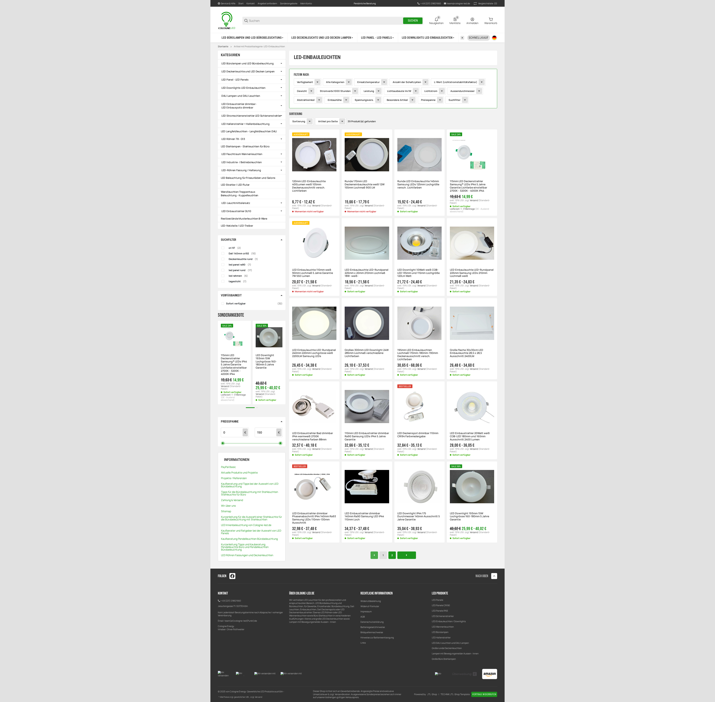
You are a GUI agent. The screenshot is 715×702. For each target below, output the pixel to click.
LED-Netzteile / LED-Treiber (237, 225)
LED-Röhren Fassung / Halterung (241, 170)
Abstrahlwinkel (306, 100)
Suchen (413, 20)
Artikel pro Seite (328, 121)
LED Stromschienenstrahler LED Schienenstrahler (251, 115)
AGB (362, 616)
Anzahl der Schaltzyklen (407, 82)
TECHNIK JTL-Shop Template (455, 694)
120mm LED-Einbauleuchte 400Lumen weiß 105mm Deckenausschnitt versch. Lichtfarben (309, 186)
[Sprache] (494, 38)
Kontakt (251, 3)
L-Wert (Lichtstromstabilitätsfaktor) (455, 82)
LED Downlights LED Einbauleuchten (243, 87)
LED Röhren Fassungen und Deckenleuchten (247, 555)
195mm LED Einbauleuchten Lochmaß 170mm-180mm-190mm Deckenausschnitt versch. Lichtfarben (417, 354)
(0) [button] (487, 3)
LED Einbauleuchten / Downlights (449, 621)
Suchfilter (454, 100)
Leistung (369, 91)
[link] (393, 88)
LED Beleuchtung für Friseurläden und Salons (248, 178)
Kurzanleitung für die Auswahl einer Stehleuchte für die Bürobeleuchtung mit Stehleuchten (251, 518)
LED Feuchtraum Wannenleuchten (241, 154)
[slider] (223, 443)
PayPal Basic (228, 467)
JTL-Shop (432, 694)
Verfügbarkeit (305, 82)
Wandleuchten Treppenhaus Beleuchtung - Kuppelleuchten (239, 193)
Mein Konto (306, 3)
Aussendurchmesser (462, 91)
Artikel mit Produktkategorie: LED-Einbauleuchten (259, 46)
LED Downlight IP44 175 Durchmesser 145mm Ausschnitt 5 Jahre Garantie (418, 516)
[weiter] (406, 555)
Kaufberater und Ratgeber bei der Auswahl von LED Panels (251, 532)
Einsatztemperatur (368, 82)
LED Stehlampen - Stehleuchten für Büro (245, 146)
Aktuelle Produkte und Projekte (239, 472)
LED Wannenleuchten (443, 626)
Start (241, 3)
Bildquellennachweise (371, 632)
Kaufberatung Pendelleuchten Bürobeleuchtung (249, 539)
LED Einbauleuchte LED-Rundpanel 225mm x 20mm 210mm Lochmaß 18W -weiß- (366, 273)
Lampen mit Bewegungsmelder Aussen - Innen (455, 653)
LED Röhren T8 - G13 (233, 139)
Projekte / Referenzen (234, 478)
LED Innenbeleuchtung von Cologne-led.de (246, 525)
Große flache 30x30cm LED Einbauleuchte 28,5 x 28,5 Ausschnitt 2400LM (466, 353)
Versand (316, 205)
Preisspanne (428, 100)
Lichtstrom (430, 91)
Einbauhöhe (335, 100)
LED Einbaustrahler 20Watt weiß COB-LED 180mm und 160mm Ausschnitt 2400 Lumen (470, 436)
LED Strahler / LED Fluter (235, 184)
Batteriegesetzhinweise (372, 627)
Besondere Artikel (397, 100)
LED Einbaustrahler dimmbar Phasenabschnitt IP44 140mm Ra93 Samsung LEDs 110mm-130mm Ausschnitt (314, 518)
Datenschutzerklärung (372, 621)
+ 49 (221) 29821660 (230, 600)
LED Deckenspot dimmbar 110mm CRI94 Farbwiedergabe (417, 435)
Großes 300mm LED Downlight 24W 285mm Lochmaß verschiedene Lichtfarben (367, 353)
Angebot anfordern (267, 3)
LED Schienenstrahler (443, 616)
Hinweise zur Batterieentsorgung (377, 637)
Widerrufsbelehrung (370, 601)
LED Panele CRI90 (441, 605)
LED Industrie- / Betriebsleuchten (241, 162)
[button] (314, 154)
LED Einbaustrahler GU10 (236, 211)
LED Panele (437, 600)
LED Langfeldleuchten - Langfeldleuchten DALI (249, 131)
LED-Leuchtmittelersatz (235, 203)
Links (363, 642)
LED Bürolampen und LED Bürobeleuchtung (247, 63)
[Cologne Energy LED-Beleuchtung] (227, 20)
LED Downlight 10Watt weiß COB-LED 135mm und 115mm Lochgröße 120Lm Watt (418, 273)
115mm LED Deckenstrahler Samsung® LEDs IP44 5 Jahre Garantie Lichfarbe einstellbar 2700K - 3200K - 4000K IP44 (468, 186)
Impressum (366, 611)
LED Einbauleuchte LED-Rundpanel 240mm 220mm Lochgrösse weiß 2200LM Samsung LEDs (314, 353)
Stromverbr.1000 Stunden (335, 91)
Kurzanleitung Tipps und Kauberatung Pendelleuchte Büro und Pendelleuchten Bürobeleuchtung (244, 547)
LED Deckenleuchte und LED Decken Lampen (248, 71)
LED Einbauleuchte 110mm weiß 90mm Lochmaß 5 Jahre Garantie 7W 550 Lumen (312, 273)
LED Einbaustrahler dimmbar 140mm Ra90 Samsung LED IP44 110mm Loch (364, 516)
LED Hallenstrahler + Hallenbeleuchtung (245, 124)
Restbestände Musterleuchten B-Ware (244, 218)
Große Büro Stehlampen (444, 659)
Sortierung (298, 121)
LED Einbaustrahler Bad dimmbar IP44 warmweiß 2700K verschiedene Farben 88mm (312, 436)
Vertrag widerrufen (484, 694)
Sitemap (226, 511)
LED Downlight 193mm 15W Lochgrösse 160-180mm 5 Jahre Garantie (469, 516)
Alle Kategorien (335, 82)
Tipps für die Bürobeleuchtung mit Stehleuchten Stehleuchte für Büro (249, 493)
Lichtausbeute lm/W (399, 91)
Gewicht (302, 91)
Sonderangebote (288, 3)
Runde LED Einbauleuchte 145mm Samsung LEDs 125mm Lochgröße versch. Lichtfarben (418, 184)
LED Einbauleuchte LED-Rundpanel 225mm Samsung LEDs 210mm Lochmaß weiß (472, 273)
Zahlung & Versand (232, 500)
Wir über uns (228, 505)
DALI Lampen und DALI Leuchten (240, 95)
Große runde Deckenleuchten (447, 648)
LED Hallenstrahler (441, 637)
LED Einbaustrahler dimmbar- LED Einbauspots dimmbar (238, 105)
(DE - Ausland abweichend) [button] (228, 399)
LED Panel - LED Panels (235, 79)
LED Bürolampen (440, 632)
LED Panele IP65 (440, 610)
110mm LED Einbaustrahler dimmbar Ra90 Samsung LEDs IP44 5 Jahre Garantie (367, 436)
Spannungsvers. (364, 100)
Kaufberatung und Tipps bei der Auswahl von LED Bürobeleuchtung (249, 485)
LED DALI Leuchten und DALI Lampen (450, 643)
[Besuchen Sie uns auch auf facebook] (232, 576)
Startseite (223, 46)
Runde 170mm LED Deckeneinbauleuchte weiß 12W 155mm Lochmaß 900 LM (364, 184)
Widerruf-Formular (369, 606)
